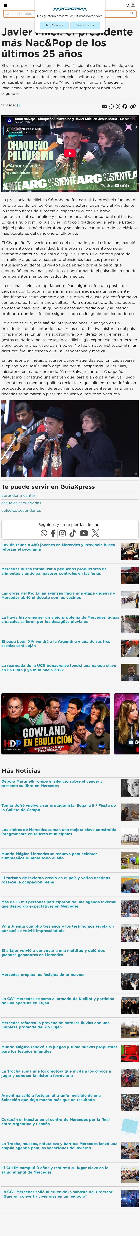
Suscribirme (85, 25)
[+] (19, 105)
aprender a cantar (18, 495)
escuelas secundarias (21, 503)
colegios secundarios (21, 510)
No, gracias (54, 25)
